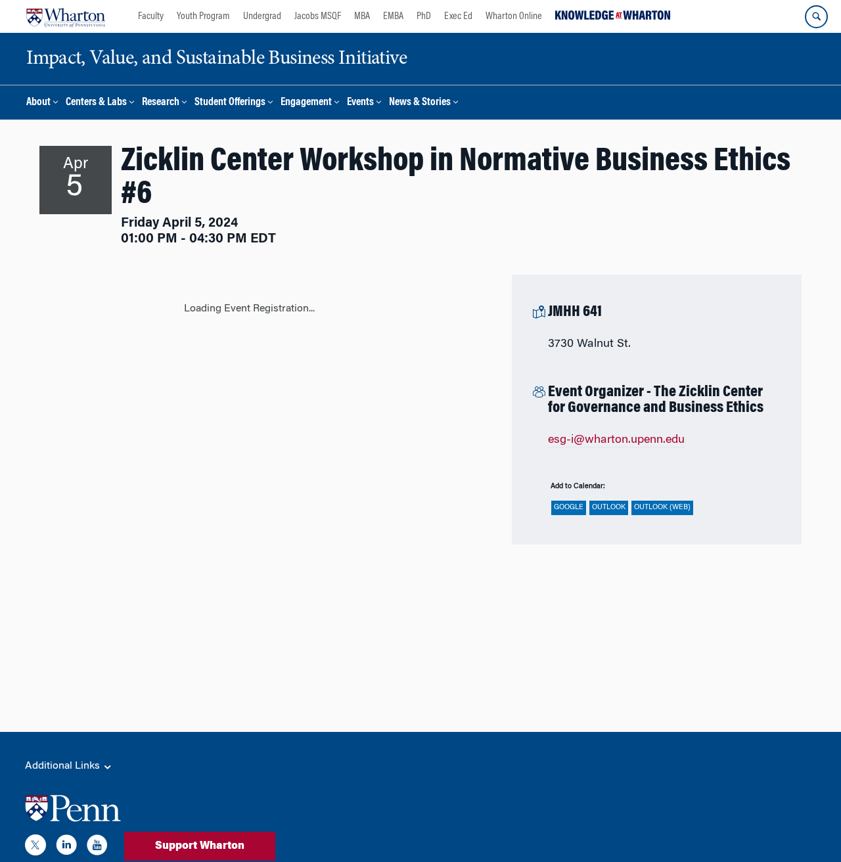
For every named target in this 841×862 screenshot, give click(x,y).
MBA (362, 16)
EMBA (393, 16)
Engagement (306, 102)
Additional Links (63, 766)
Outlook (608, 507)
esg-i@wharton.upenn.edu (616, 440)
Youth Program (203, 16)
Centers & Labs (96, 102)
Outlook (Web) (662, 507)
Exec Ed (458, 16)
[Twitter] (35, 847)
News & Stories (420, 102)
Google (568, 507)
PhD (424, 16)
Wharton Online (514, 16)
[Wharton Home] (65, 16)
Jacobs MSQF (317, 16)
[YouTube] (97, 847)
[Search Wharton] (816, 16)
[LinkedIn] (66, 847)
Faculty (151, 16)
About (38, 102)
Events (360, 102)
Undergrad (262, 16)
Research (160, 102)
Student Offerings (229, 102)
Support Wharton (199, 846)
